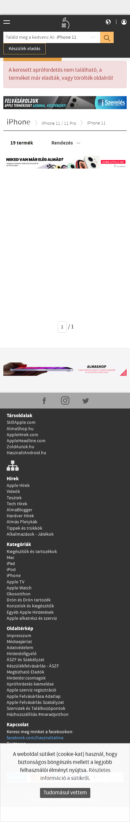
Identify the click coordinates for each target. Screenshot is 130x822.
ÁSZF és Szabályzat (25, 660)
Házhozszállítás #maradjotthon (38, 715)
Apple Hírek (18, 486)
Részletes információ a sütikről (75, 774)
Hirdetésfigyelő (22, 654)
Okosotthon (19, 594)
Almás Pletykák (22, 522)
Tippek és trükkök (24, 528)
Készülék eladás (24, 49)
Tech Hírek (17, 504)
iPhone (14, 576)
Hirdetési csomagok (26, 678)
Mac (10, 558)
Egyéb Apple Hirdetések (30, 612)
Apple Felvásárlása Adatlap (34, 697)
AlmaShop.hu (20, 429)
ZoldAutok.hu (20, 447)
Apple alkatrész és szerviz (32, 618)
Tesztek (14, 498)
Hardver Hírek (20, 516)
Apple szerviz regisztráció (31, 690)
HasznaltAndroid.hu (26, 453)
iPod (11, 570)
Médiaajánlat (19, 642)
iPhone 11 (66, 37)
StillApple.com (21, 423)
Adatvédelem (20, 648)
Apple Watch (19, 588)
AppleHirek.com (22, 435)
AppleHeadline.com (26, 441)
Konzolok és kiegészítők (30, 606)
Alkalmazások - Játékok (30, 534)
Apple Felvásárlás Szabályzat (35, 703)
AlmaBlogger (19, 510)
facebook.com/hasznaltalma (35, 738)
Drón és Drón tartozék (29, 600)
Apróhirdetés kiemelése (30, 684)
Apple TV (15, 582)
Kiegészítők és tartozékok (32, 552)
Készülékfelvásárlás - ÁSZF (33, 666)
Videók (13, 492)
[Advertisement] (65, 240)
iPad (11, 564)
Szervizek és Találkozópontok (36, 709)
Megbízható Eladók (25, 672)
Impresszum (19, 636)
